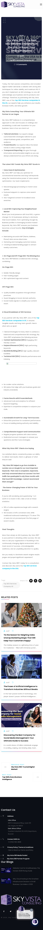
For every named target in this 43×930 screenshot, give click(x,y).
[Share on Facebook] (35, 581)
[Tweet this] (31, 581)
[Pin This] (40, 581)
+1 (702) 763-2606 (14, 842)
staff (22, 56)
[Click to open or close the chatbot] (35, 922)
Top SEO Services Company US (21, 60)
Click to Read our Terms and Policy (20, 850)
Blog (22, 35)
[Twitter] (10, 911)
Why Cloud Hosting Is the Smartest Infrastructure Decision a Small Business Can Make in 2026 (25, 881)
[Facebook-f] (4, 911)
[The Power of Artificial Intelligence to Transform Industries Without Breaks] (21, 666)
